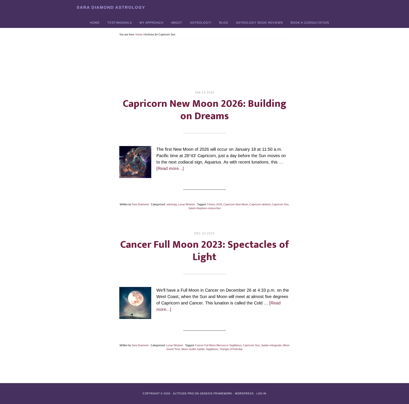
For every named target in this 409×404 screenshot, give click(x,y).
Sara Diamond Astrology (111, 7)
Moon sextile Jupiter (192, 349)
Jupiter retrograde (271, 345)
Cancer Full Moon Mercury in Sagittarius (218, 345)
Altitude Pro (183, 393)
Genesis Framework (216, 393)
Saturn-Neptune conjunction (204, 208)
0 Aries (211, 204)
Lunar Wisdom (186, 204)
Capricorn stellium (260, 204)
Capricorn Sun (280, 204)
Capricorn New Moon (235, 204)
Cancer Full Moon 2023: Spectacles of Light (204, 251)
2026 (219, 204)
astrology (171, 204)
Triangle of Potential (231, 349)
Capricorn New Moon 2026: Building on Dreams (204, 110)
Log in (261, 393)
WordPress (244, 393)
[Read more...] (170, 168)
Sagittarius (212, 349)
